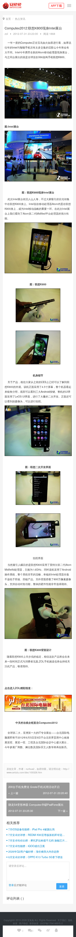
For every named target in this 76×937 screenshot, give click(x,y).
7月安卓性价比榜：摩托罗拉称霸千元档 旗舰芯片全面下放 (37, 840)
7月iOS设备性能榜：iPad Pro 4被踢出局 (31, 829)
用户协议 (23, 923)
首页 (7, 19)
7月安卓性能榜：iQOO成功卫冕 (26, 846)
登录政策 (34, 923)
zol (6, 34)
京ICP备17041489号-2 (51, 923)
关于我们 (62, 920)
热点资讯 (20, 19)
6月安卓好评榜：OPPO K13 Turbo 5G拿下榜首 (35, 857)
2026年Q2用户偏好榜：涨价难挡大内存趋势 (33, 851)
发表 (61, 886)
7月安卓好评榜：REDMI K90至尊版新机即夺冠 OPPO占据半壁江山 (35, 835)
